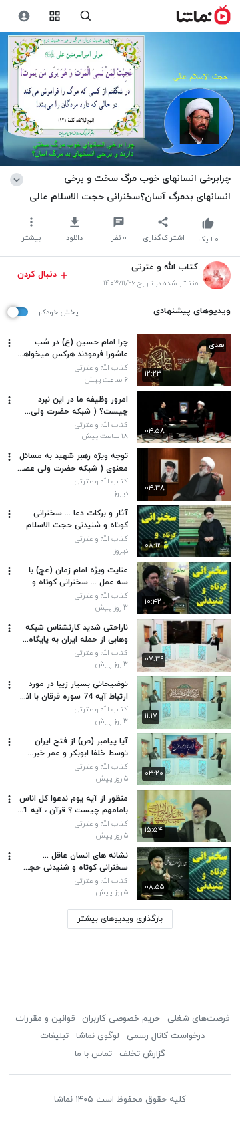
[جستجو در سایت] (85, 16)
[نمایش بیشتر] (19, 178)
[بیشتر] (9, 343)
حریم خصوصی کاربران (121, 1019)
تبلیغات (54, 1036)
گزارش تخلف (142, 1054)
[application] (120, 99)
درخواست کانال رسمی (166, 1036)
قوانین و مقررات (45, 1019)
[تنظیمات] (23, 16)
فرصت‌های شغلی (198, 1019)
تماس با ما (93, 1054)
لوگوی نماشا (97, 1036)
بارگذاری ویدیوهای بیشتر (120, 919)
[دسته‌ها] (55, 16)
